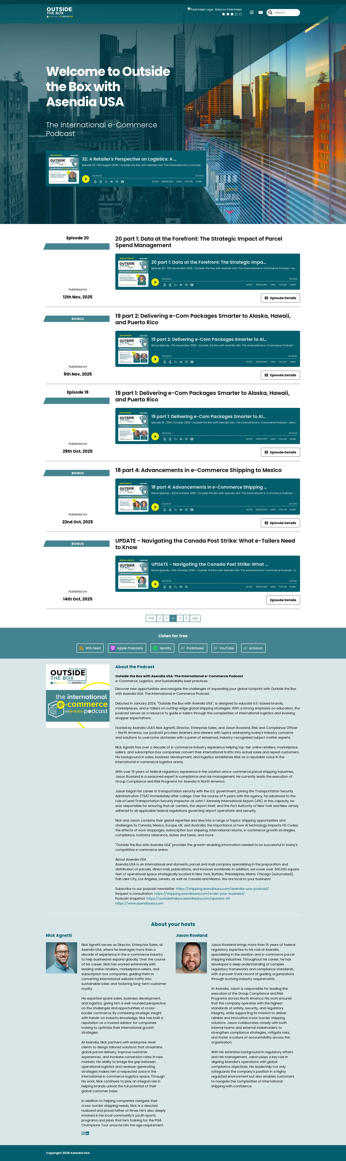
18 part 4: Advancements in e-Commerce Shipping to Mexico (198, 470)
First (151, 618)
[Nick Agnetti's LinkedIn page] (87, 1133)
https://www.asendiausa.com (139, 903)
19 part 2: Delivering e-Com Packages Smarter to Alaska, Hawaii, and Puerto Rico (203, 319)
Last (195, 618)
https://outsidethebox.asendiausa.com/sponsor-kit (188, 898)
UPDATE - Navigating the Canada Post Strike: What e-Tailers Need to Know (205, 544)
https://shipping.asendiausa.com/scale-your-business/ (199, 893)
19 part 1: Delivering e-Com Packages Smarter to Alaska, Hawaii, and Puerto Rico (202, 396)
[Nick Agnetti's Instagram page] (83, 1133)
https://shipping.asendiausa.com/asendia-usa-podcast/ (222, 888)
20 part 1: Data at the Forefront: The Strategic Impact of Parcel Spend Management (198, 242)
